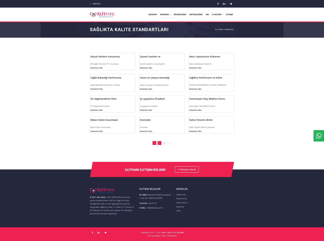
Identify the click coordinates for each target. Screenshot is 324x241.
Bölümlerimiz (180, 15)
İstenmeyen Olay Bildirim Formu (207, 98)
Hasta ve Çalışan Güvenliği (154, 77)
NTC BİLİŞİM (178, 232)
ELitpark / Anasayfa (224, 29)
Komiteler (145, 119)
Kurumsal (164, 15)
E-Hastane (216, 15)
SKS (207, 15)
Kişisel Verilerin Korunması (105, 56)
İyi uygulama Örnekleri (152, 98)
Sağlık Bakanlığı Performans (105, 77)
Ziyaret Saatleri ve (150, 56)
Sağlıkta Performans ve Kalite (205, 77)
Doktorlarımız (196, 15)
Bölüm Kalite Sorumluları (104, 119)
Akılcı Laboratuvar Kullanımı (204, 56)
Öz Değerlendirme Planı (103, 98)
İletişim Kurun (188, 169)
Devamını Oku (96, 68)
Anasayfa (152, 15)
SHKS (178, 211)
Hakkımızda (181, 194)
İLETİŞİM (229, 15)
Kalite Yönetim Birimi (201, 119)
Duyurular (180, 206)
